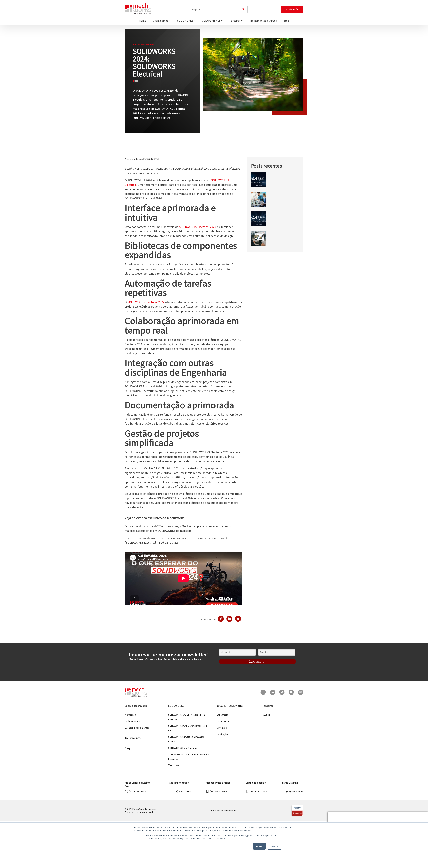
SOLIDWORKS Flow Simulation (183, 747)
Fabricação (222, 734)
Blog (286, 20)
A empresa (130, 714)
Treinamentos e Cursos (263, 20)
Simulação (222, 727)
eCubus (266, 714)
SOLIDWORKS (185, 20)
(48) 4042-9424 (294, 791)
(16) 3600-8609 (218, 791)
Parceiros (235, 20)
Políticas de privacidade (223, 810)
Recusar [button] (274, 846)
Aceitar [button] (259, 846)
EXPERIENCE (211, 20)
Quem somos (160, 20)
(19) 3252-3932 (258, 791)
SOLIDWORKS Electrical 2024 (197, 227)
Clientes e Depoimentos (137, 727)
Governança (223, 721)
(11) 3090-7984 (182, 791)
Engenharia (222, 714)
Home (142, 20)
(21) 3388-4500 (137, 791)
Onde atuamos (132, 721)
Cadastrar (257, 661)
